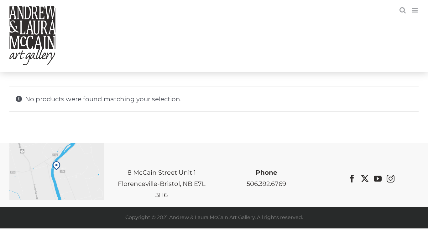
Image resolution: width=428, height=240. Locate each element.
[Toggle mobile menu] (415, 10)
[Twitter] (365, 178)
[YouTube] (378, 178)
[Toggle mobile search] (402, 10)
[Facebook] (352, 178)
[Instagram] (390, 178)
